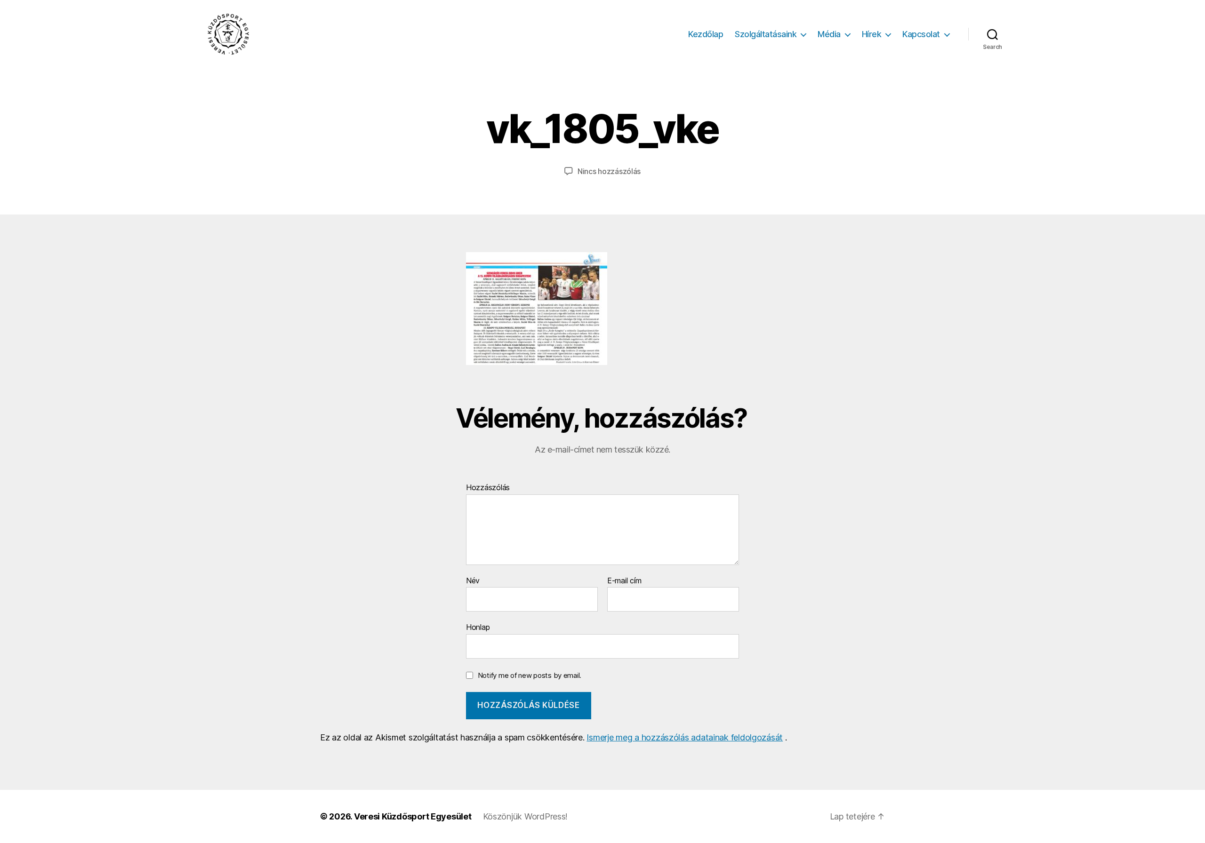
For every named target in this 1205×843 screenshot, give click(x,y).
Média (829, 34)
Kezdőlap (705, 34)
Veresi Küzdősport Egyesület (413, 816)
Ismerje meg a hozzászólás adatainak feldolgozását (684, 737)
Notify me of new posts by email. (529, 675)
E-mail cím (624, 581)
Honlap (478, 627)
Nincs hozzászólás (609, 171)
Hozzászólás (488, 488)
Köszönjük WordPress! (525, 816)
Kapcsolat (921, 34)
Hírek (872, 34)
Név (473, 581)
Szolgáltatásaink (765, 34)
